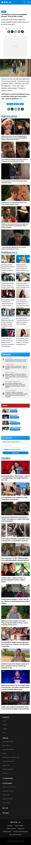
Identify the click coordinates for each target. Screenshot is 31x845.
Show (5, 405)
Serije (4, 721)
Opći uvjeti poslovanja (15, 834)
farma (16, 104)
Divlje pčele (6, 765)
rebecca (9, 104)
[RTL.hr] (6, 2)
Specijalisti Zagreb (8, 749)
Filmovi (5, 725)
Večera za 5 (6, 803)
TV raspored (8, 778)
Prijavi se (15, 453)
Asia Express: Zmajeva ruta (11, 757)
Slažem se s (12, 449)
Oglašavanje (21, 828)
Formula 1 (6, 773)
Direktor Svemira (8, 769)
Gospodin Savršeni (8, 761)
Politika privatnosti (11, 828)
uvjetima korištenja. (16, 449)
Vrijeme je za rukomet (9, 787)
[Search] (29, 2)
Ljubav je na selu (8, 799)
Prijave (6, 813)
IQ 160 (4, 753)
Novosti (6, 717)
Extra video (7, 783)
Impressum (10, 825)
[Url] (22, 31)
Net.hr (15, 252)
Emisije (5, 729)
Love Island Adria (8, 741)
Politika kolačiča (7, 831)
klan (21, 104)
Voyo (4, 733)
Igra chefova (6, 745)
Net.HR (5, 808)
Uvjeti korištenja (19, 825)
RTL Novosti (7, 438)
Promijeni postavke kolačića (20, 831)
